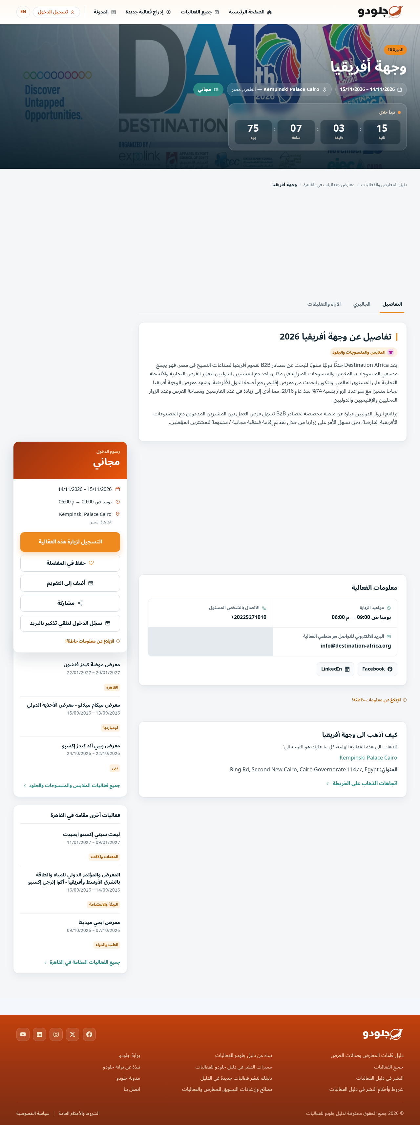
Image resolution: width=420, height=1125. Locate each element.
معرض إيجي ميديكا (99, 922)
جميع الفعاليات (196, 12)
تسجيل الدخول (53, 12)
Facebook (373, 669)
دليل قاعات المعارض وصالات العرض (367, 1055)
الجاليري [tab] (361, 304)
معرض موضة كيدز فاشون (92, 664)
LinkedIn (331, 669)
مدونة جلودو (128, 1078)
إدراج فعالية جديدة (144, 12)
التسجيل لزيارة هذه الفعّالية (70, 541)
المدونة (101, 12)
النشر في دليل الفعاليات (380, 1078)
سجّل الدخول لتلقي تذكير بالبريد (66, 623)
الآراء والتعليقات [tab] (324, 304)
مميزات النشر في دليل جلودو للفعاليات (234, 1067)
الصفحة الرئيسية (246, 12)
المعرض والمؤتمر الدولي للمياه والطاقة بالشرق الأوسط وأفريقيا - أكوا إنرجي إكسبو (74, 878)
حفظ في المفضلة (66, 563)
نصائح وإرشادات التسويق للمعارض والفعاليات (227, 1089)
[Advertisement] (210, 244)
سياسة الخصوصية (33, 1113)
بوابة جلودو (129, 1055)
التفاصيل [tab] (392, 304)
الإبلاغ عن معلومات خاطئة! (376, 700)
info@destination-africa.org (356, 645)
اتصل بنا (132, 1089)
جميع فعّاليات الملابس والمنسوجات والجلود (74, 786)
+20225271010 (248, 617)
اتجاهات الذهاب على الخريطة (365, 783)
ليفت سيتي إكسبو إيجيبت (91, 834)
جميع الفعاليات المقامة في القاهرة (85, 962)
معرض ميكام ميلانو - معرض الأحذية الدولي (73, 705)
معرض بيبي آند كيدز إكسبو (91, 745)
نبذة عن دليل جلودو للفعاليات (243, 1055)
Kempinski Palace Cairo (291, 89)
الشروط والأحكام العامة (79, 1113)
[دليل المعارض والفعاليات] (372, 12)
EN (23, 11)
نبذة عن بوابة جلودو (121, 1067)
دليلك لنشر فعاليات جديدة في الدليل (236, 1078)
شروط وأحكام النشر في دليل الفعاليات (366, 1089)
